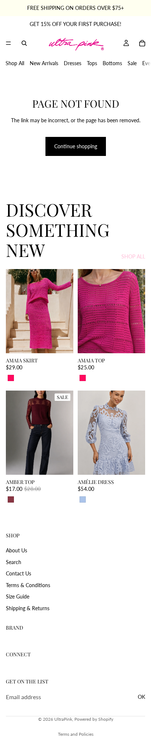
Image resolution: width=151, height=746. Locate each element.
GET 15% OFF (75, 439)
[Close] (138, 287)
